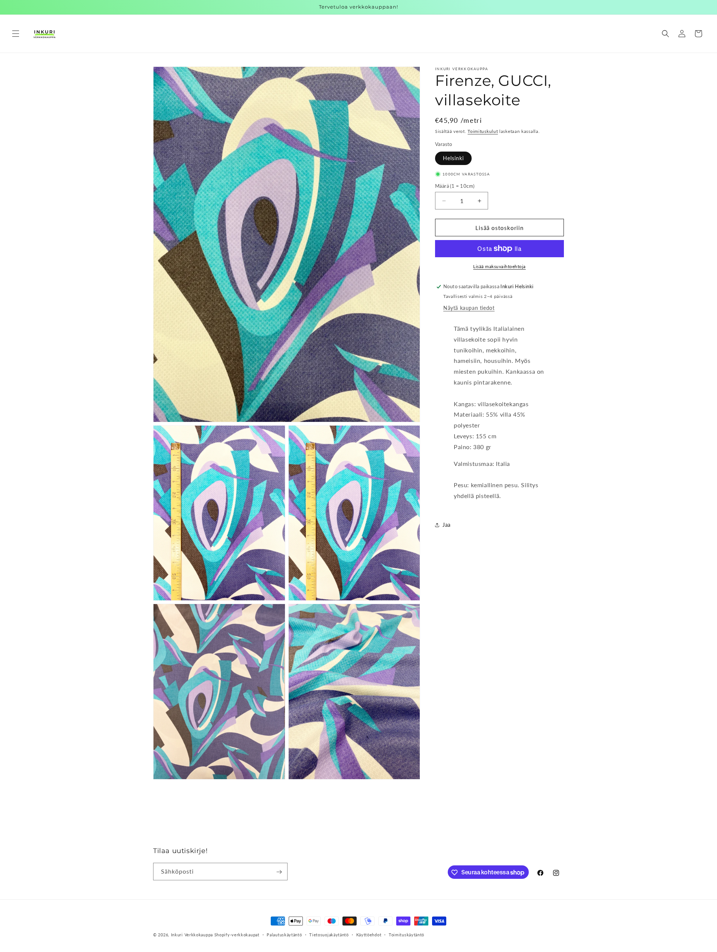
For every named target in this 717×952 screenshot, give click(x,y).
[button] (15, 33)
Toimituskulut (483, 131)
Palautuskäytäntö (284, 934)
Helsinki (453, 158)
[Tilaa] (279, 872)
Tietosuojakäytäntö (329, 934)
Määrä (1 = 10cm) (454, 186)
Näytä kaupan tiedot (468, 308)
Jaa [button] (447, 525)
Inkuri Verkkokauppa (192, 934)
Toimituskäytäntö (406, 934)
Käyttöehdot (369, 934)
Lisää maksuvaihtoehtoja (499, 266)
